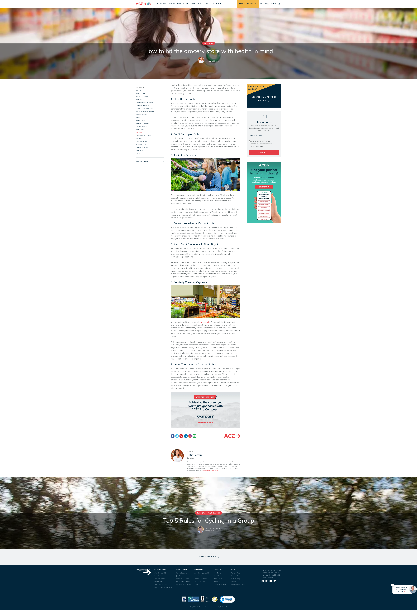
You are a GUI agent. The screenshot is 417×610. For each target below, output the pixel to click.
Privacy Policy (236, 576)
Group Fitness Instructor (162, 584)
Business (139, 99)
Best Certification (160, 576)
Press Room (218, 579)
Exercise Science (141, 114)
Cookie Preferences (238, 584)
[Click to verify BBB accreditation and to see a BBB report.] (205, 599)
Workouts (139, 150)
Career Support (181, 573)
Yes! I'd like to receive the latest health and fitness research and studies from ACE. (263, 143)
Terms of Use (235, 573)
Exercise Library (199, 576)
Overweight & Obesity (143, 135)
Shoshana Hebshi (213, 528)
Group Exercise (141, 120)
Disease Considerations (144, 109)
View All (138, 91)
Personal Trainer (159, 579)
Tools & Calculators (200, 579)
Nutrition (208, 43)
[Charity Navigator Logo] (193, 599)
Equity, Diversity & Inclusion (145, 111)
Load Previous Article (208, 557)
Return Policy (235, 579)
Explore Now (204, 423)
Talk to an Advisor (248, 4)
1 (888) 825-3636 (267, 577)
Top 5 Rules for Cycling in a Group (208, 520)
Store (196, 584)
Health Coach (158, 581)
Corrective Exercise (142, 105)
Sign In (273, 3)
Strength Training (142, 144)
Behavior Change (142, 97)
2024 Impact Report (221, 584)
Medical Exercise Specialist (163, 587)
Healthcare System (142, 123)
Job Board (179, 576)
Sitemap (234, 581)
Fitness (138, 117)
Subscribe (263, 152)
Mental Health (140, 129)
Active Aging (140, 94)
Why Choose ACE (160, 573)
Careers (217, 581)
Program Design (141, 141)
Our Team (217, 573)
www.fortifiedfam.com (210, 471)
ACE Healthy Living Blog (202, 573)
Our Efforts (217, 576)
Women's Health (142, 147)
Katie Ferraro (212, 59)
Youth (138, 153)
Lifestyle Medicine (142, 126)
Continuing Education (183, 579)
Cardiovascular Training (144, 103)
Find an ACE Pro (199, 581)
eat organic (204, 322)
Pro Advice (139, 138)
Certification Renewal (183, 584)
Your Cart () (264, 3)
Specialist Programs (183, 581)
